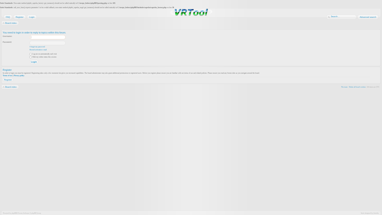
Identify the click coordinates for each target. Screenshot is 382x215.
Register (8, 80)
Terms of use (7, 76)
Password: (7, 42)
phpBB (14, 213)
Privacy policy (19, 76)
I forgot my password (37, 47)
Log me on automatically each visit (44, 54)
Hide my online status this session (44, 57)
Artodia (376, 213)
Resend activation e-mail (38, 50)
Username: (7, 36)
